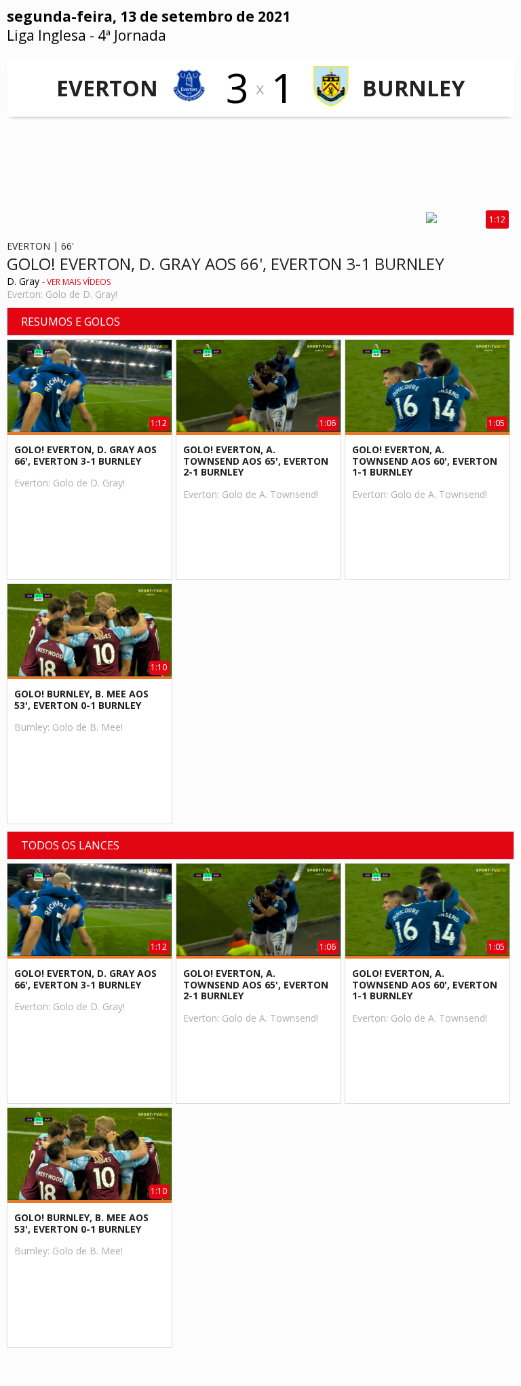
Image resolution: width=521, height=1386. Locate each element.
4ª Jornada (132, 35)
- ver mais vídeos (76, 282)
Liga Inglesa (46, 35)
